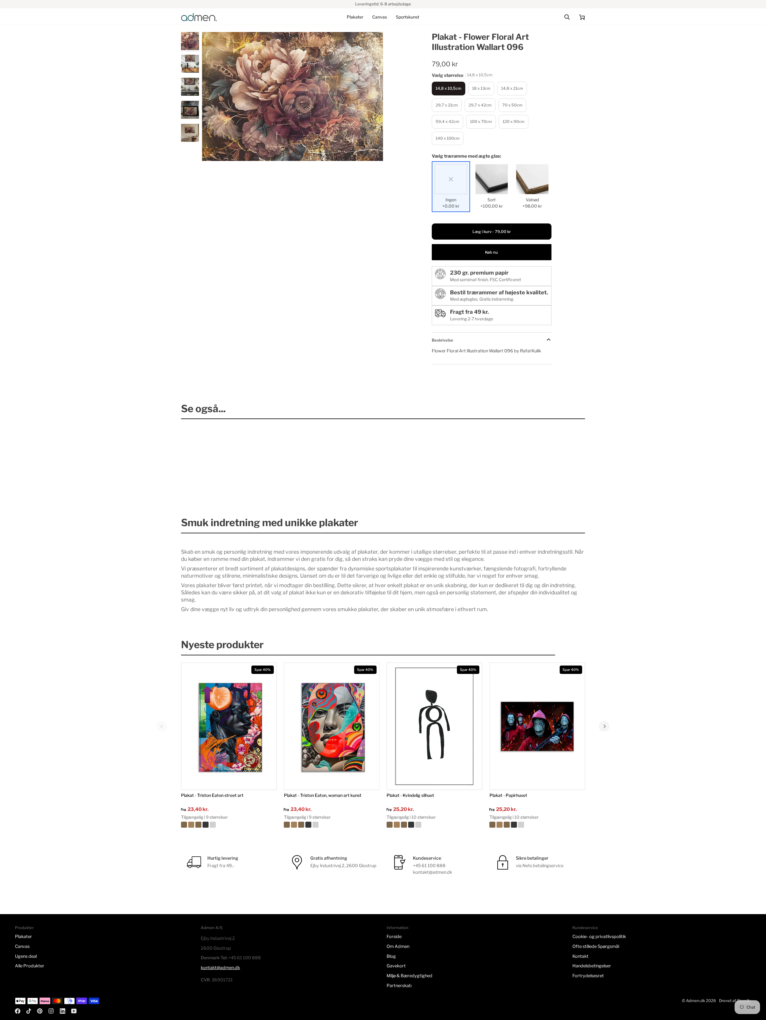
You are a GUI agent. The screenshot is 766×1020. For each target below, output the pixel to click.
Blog (391, 956)
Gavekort (396, 966)
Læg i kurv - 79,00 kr (491, 231)
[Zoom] (292, 96)
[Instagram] (51, 1011)
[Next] (604, 726)
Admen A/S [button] (211, 927)
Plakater (23, 936)
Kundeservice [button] (585, 927)
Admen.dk (695, 1000)
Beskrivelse (442, 340)
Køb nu (491, 252)
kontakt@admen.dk (220, 967)
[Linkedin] (62, 1011)
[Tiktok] (28, 1011)
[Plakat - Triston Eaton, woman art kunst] (332, 825)
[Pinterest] (39, 1011)
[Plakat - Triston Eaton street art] (229, 825)
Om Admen (398, 946)
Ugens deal (26, 956)
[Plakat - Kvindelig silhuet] (434, 825)
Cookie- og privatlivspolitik (599, 936)
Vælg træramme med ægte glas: (466, 156)
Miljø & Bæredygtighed (409, 975)
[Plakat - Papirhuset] (537, 825)
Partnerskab (399, 985)
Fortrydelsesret (588, 975)
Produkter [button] (24, 927)
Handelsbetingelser (591, 966)
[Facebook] (17, 1011)
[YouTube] (74, 1011)
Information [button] (397, 927)
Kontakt (580, 956)
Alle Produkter (29, 966)
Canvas (22, 946)
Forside (394, 936)
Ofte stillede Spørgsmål (595, 946)
